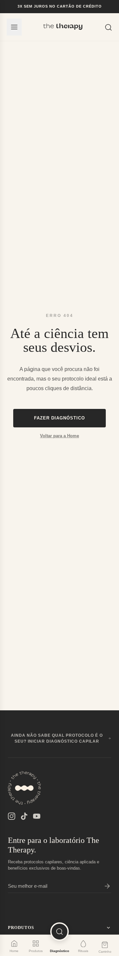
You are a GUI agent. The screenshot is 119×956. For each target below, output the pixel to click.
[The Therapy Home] (63, 27)
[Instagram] (11, 816)
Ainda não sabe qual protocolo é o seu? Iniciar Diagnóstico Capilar (57, 738)
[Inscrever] (107, 886)
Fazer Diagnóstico (59, 418)
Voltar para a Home (59, 435)
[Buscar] (108, 27)
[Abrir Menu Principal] (14, 27)
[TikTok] (24, 816)
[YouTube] (36, 816)
